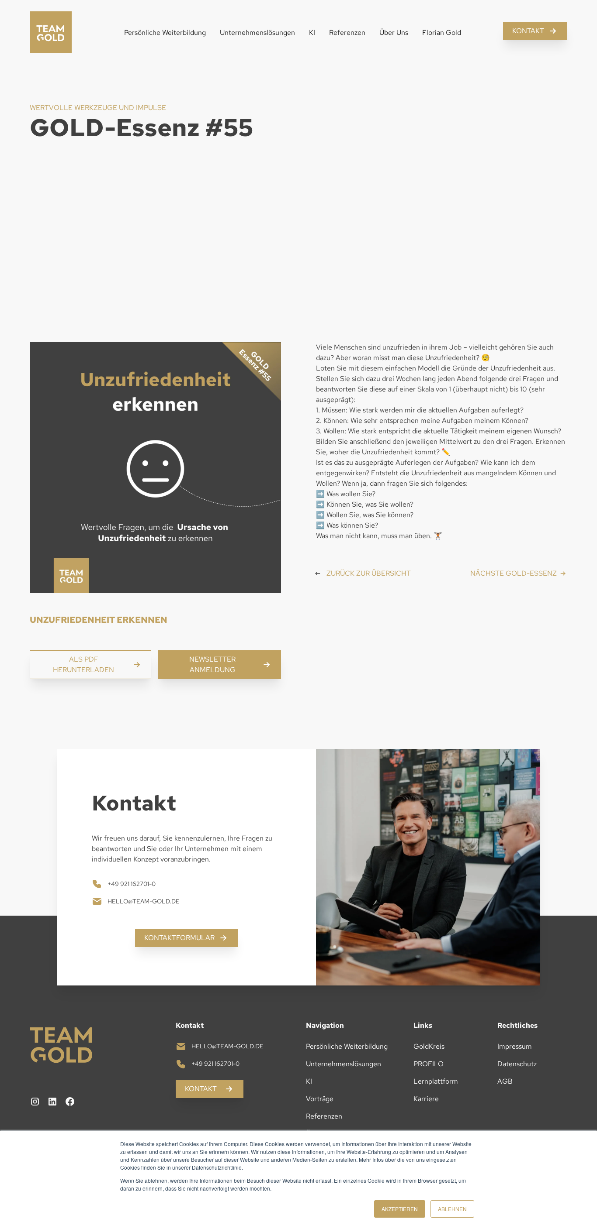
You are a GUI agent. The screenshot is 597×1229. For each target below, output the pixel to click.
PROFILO (428, 1063)
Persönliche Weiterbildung (165, 32)
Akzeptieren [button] (400, 1208)
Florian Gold (441, 32)
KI (312, 32)
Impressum (514, 1046)
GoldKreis (428, 1046)
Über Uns (393, 32)
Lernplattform (435, 1081)
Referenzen (347, 32)
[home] (51, 32)
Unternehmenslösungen (257, 32)
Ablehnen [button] (452, 1208)
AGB (505, 1081)
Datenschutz (517, 1063)
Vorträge (319, 1098)
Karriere (426, 1098)
